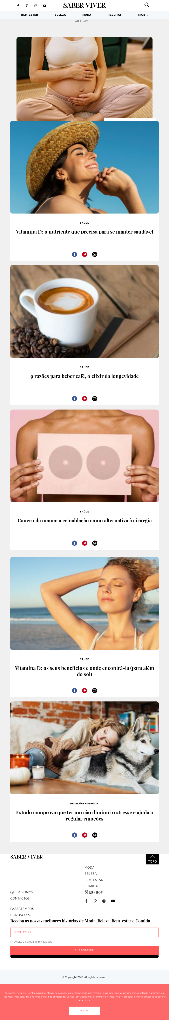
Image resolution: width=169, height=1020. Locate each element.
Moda (86, 14)
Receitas (115, 14)
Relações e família (84, 803)
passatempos (22, 909)
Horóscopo (20, 915)
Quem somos (21, 892)
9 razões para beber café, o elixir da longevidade (85, 376)
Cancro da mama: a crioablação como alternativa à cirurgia (85, 520)
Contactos (20, 898)
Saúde (84, 222)
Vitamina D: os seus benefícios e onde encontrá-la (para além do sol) (84, 671)
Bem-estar (29, 14)
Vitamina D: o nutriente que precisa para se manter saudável (84, 231)
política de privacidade (38, 941)
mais (142, 14)
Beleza (60, 14)
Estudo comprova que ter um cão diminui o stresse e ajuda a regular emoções (84, 815)
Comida (91, 886)
